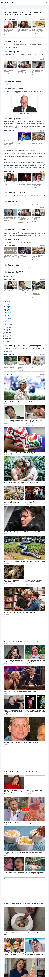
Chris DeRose (8, 327)
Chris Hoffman (8, 330)
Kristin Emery (8, 306)
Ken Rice (7, 303)
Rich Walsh (7, 339)
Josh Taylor (7, 336)
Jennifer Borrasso (9, 324)
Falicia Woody (8, 312)
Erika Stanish (7, 315)
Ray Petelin (7, 309)
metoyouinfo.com (7, 2)
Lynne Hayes (7, 333)
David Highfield (8, 318)
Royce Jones (7, 321)
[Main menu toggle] (46, 2)
